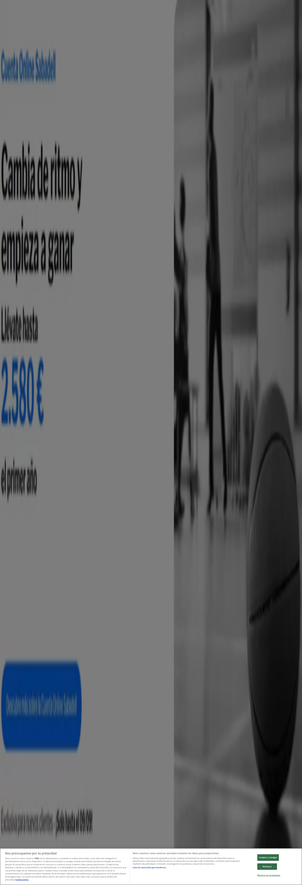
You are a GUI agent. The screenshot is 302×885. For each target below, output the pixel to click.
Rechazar (267, 866)
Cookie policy (22, 879)
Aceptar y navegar (268, 857)
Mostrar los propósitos (268, 875)
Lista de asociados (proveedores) (149, 867)
